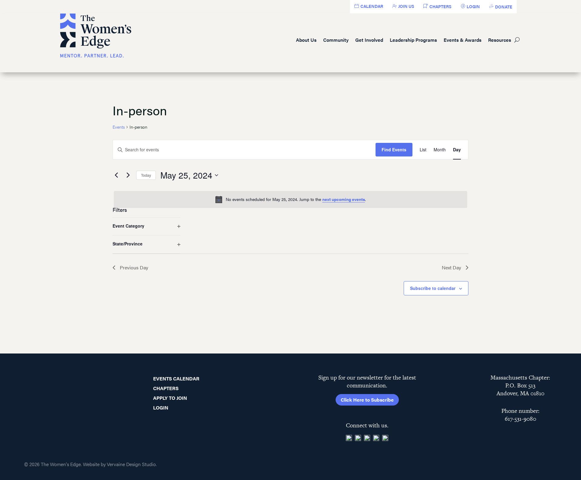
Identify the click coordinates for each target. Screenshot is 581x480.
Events (119, 127)
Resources (499, 39)
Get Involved (369, 39)
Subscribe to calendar (432, 288)
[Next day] (128, 175)
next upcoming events (343, 199)
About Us (306, 39)
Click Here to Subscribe (367, 399)
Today (146, 175)
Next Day (451, 267)
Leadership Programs (413, 39)
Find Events (394, 149)
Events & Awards (462, 39)
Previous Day (134, 267)
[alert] (290, 199)
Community (336, 39)
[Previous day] (116, 175)
